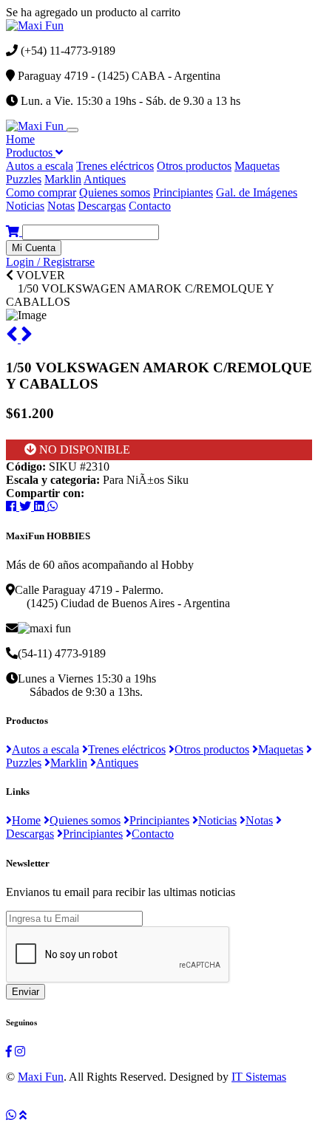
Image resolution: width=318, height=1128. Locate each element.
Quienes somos (114, 192)
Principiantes (183, 192)
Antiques (105, 179)
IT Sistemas (258, 1076)
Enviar (25, 991)
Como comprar (41, 192)
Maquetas (257, 166)
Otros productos (194, 166)
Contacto (150, 205)
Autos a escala (39, 166)
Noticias (25, 205)
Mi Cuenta (33, 247)
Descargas (102, 205)
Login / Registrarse (50, 262)
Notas (61, 205)
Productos (30, 152)
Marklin (62, 179)
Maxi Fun (41, 1076)
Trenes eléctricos (115, 166)
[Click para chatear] (11, 1115)
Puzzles (23, 179)
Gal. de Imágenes (256, 192)
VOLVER (39, 275)
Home (20, 139)
